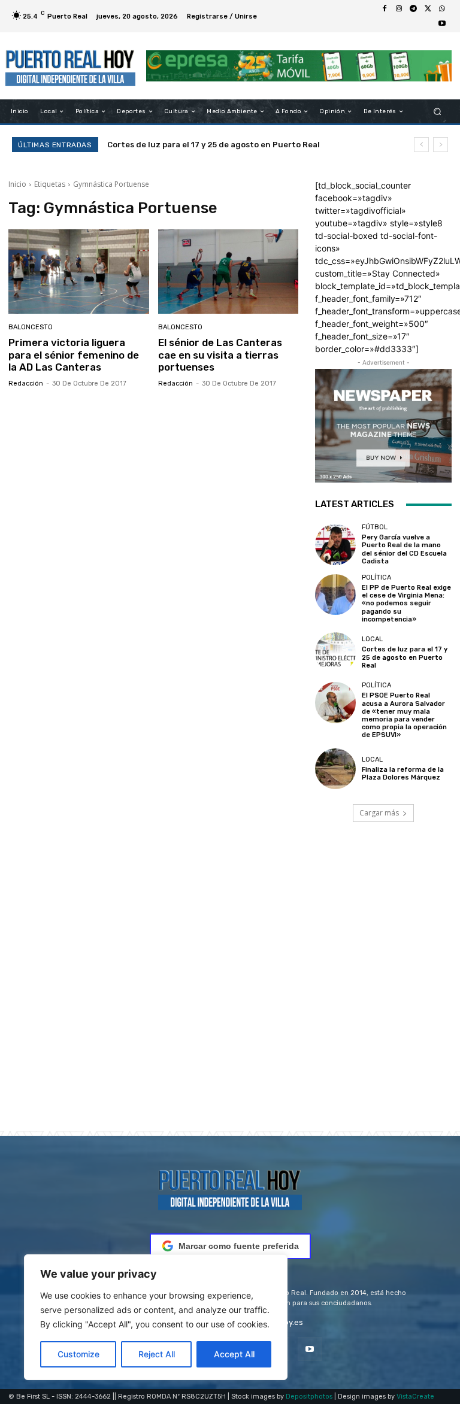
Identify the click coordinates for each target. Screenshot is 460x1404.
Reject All (156, 1354)
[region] (156, 1317)
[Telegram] (413, 9)
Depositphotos (309, 1396)
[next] (440, 144)
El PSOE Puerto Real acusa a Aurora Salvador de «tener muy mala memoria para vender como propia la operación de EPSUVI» (404, 715)
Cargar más (379, 813)
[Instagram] (399, 9)
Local (372, 639)
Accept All (234, 1354)
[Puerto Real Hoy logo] (230, 1187)
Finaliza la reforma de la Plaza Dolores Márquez (403, 773)
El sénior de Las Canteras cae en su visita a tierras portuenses (220, 354)
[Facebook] (384, 9)
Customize (78, 1354)
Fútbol (375, 527)
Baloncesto (30, 327)
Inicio (17, 184)
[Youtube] (442, 23)
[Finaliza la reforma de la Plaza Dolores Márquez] (335, 768)
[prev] (421, 144)
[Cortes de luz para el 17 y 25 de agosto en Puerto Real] (335, 652)
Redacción (25, 383)
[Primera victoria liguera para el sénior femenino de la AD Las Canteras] (78, 271)
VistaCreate (415, 1396)
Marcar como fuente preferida (238, 1246)
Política (376, 577)
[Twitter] (427, 9)
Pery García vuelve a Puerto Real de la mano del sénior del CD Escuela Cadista (404, 549)
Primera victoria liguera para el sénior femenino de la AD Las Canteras (73, 354)
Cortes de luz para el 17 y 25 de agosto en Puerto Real (404, 657)
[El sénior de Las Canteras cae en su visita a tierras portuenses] (228, 271)
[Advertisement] (230, 993)
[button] (437, 111)
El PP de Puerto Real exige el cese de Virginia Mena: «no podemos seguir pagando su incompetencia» (406, 603)
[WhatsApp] (442, 9)
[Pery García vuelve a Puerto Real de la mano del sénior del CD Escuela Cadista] (335, 544)
